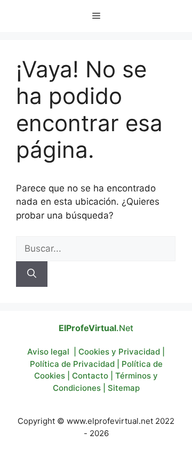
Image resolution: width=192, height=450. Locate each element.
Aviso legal (48, 352)
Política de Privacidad (72, 364)
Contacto (90, 376)
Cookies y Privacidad (119, 352)
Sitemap (124, 388)
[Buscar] (31, 274)
